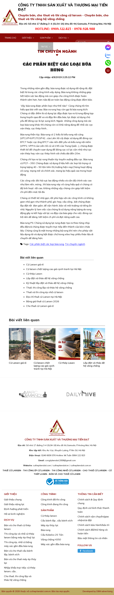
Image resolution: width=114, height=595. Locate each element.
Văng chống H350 (51, 539)
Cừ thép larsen (49, 515)
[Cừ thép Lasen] (69, 344)
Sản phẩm (45, 38)
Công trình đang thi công (54, 504)
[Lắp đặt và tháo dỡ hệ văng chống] (94, 344)
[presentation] (4, 397)
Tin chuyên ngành (75, 244)
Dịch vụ (62, 38)
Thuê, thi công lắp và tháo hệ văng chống (49, 287)
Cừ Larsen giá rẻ (35, 264)
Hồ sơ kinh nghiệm (14, 513)
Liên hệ (59, 46)
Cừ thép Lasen (34, 273)
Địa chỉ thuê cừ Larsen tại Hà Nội (44, 296)
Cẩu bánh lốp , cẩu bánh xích (57, 520)
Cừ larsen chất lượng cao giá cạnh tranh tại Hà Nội (53, 269)
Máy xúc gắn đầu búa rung (55, 544)
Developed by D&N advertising (98, 591)
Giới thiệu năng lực (14, 504)
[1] (108, 42)
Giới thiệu (27, 38)
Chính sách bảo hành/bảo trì (93, 524)
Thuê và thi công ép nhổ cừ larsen (44, 292)
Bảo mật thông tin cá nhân (92, 538)
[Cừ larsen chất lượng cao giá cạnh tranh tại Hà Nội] (45, 344)
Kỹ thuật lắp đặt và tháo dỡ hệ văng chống (49, 283)
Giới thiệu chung (13, 499)
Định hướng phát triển (16, 508)
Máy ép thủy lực (49, 525)
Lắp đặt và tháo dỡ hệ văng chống (45, 278)
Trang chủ (10, 38)
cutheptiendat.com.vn (40, 591)
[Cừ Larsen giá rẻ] (20, 344)
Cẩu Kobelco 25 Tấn (52, 534)
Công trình (10, 46)
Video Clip (30, 46)
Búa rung (45, 530)
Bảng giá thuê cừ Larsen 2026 (42, 301)
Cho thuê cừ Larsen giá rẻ (40, 305)
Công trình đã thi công (53, 499)
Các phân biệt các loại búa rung (47, 244)
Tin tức (44, 46)
